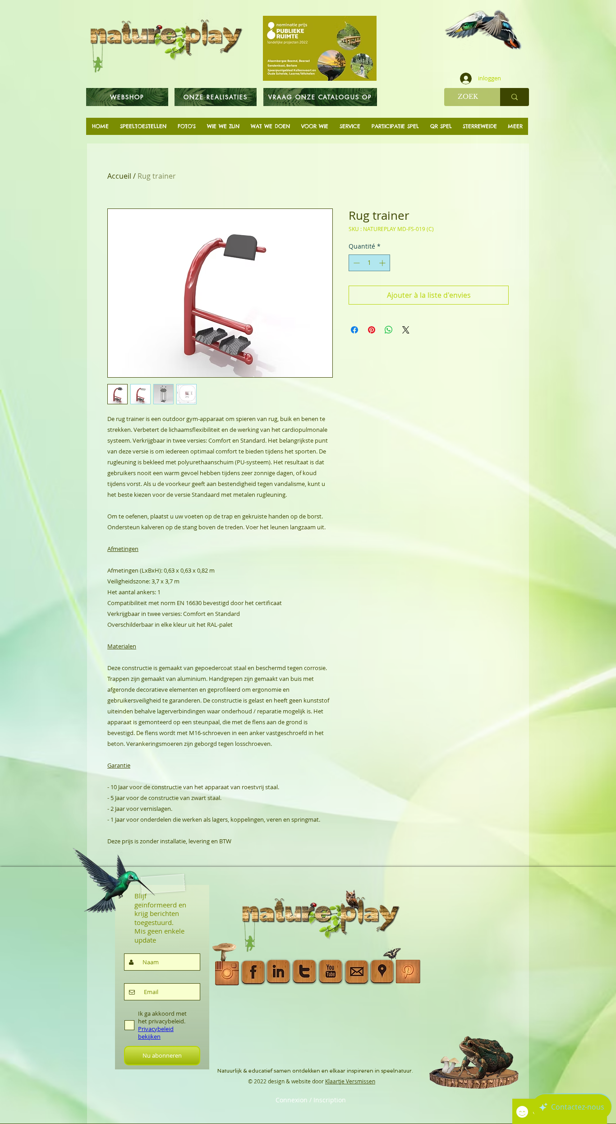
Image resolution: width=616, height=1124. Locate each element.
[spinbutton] (369, 263)
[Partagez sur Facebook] (354, 329)
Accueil (119, 176)
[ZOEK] (514, 97)
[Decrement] (355, 263)
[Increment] (383, 263)
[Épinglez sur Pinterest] (371, 329)
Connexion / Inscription (311, 1100)
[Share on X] (405, 329)
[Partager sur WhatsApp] (388, 329)
